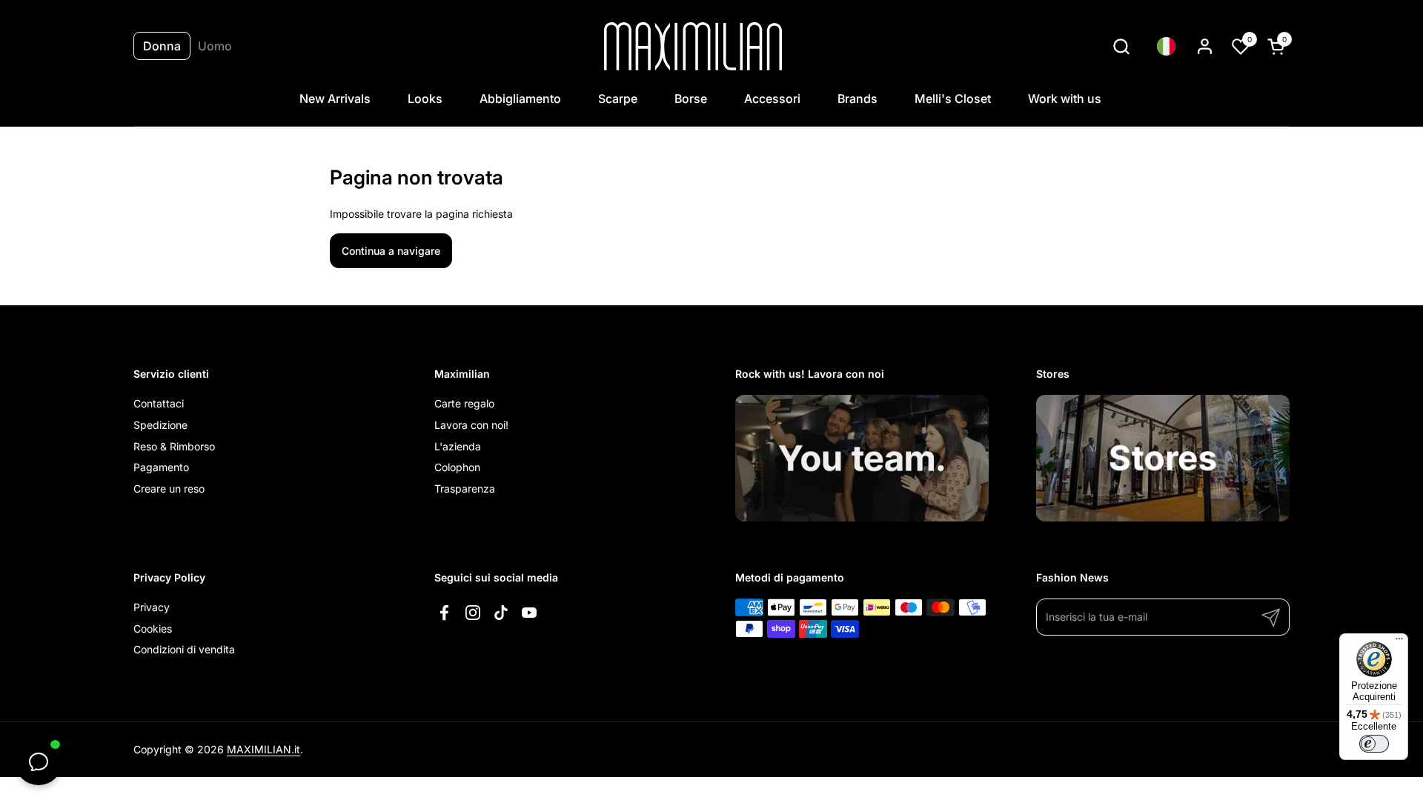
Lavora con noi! (471, 425)
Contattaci (158, 403)
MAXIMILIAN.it (263, 749)
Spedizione (160, 425)
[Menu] (1399, 642)
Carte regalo (464, 403)
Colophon (457, 467)
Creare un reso (169, 488)
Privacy (151, 607)
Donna (162, 46)
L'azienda (457, 446)
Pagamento (161, 467)
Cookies (152, 628)
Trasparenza (464, 488)
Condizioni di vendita (184, 649)
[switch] (1374, 744)
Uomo (215, 46)
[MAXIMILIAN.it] (693, 46)
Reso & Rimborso (174, 446)
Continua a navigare (391, 250)
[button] (1121, 46)
